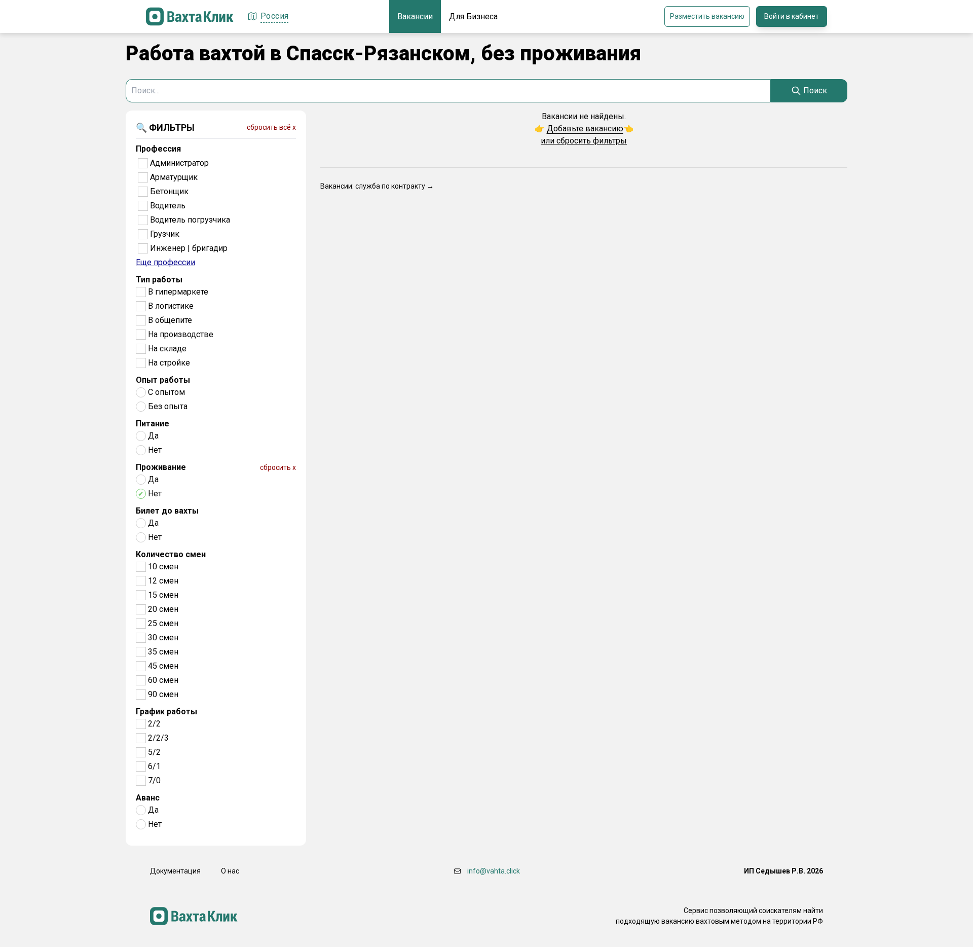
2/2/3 (158, 738)
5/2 (154, 752)
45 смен (163, 666)
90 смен (163, 694)
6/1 (154, 766)
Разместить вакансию (707, 16)
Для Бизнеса (473, 16)
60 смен (163, 680)
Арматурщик (174, 177)
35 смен (163, 652)
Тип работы (159, 279)
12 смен (163, 581)
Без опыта (168, 406)
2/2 (154, 724)
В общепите (170, 320)
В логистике (171, 306)
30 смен (163, 637)
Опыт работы (163, 380)
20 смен (163, 609)
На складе (167, 348)
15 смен (163, 595)
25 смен (163, 623)
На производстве (180, 334)
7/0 (154, 780)
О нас (230, 871)
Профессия (158, 149)
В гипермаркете (178, 292)
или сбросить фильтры (584, 140)
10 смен (163, 566)
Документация (175, 871)
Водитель (167, 205)
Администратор (179, 163)
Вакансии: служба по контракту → (377, 186)
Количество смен (171, 554)
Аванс (148, 798)
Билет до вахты (167, 511)
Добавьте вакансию (585, 128)
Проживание (161, 467)
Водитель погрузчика (190, 220)
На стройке (169, 363)
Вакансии (415, 16)
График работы (166, 711)
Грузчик (164, 234)
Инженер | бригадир (189, 248)
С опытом (166, 392)
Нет (155, 450)
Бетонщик (169, 191)
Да (153, 436)
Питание (152, 423)
